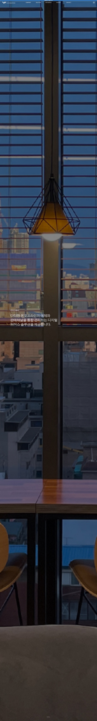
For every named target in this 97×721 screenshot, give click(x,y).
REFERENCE (48, 2)
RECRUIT (58, 2)
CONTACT (68, 2)
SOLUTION (38, 2)
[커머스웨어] (8, 2)
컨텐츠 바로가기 (48, 0)
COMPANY (28, 2)
